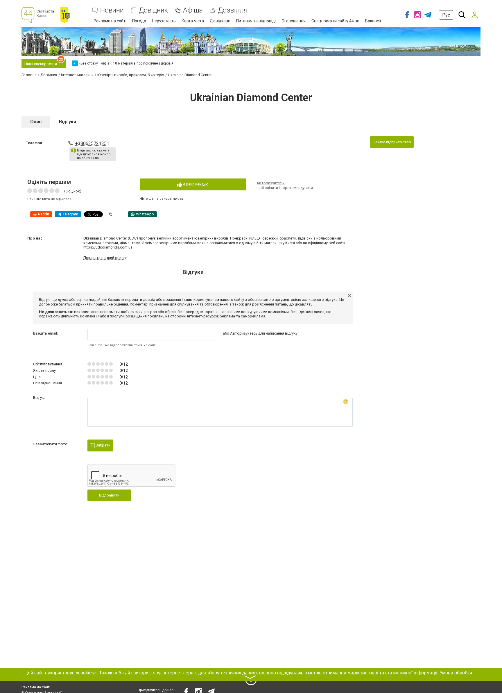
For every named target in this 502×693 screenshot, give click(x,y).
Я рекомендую (195, 184)
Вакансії (373, 21)
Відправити (109, 495)
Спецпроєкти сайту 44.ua (335, 21)
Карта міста (193, 21)
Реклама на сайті (110, 21)
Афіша (193, 10)
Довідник (153, 10)
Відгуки (67, 121)
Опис (36, 121)
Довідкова (220, 21)
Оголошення (294, 21)
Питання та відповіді (256, 21)
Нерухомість (164, 21)
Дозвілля (233, 10)
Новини (112, 10)
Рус (446, 15)
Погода (139, 21)
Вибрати (102, 445)
